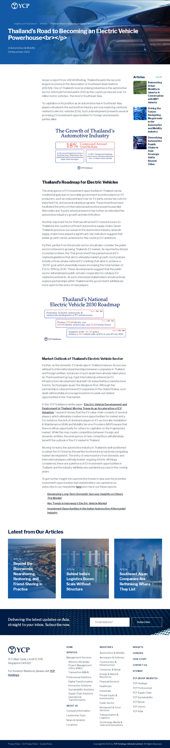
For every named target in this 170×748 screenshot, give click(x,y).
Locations (72, 724)
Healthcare (106, 686)
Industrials (105, 690)
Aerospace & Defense (112, 657)
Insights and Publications (25, 23)
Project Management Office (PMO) (80, 667)
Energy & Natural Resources (109, 675)
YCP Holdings (140, 683)
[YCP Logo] (20, 5)
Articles (43, 23)
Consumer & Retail (110, 669)
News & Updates (75, 720)
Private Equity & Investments (108, 697)
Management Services (78, 657)
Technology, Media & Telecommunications (111, 724)
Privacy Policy (14, 744)
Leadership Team (76, 715)
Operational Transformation (76, 698)
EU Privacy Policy (30, 744)
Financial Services (109, 681)
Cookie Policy (46, 744)
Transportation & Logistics (109, 716)
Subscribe (143, 622)
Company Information (78, 710)
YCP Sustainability (143, 697)
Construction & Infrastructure (108, 663)
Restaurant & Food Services (110, 709)
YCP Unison (139, 706)
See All (159, 77)
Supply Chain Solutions (80, 693)
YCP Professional (142, 688)
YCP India (138, 711)
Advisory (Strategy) (78, 661)
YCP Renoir (139, 702)
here (79, 486)
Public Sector (107, 703)
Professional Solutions (78, 677)
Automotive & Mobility (22, 47)
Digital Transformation (80, 681)
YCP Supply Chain (142, 692)
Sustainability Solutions (81, 689)
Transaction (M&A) (78, 672)
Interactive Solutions (79, 685)
